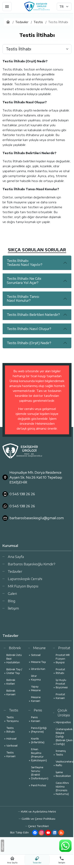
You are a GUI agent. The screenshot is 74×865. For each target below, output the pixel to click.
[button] (37, 826)
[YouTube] (48, 832)
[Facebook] (35, 832)
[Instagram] (41, 832)
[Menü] (7, 6)
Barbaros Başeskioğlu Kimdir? (31, 564)
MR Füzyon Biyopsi (23, 586)
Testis (13, 710)
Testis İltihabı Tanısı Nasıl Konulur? (23, 299)
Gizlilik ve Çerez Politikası (38, 818)
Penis (38, 710)
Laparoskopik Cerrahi (25, 579)
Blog (11, 601)
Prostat (64, 648)
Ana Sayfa (16, 557)
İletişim (13, 608)
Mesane (39, 648)
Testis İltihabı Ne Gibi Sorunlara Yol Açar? (24, 281)
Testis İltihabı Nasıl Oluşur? (29, 329)
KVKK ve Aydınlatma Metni (38, 811)
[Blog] (61, 832)
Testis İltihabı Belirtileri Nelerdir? (33, 315)
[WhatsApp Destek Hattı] (65, 846)
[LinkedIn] (55, 832)
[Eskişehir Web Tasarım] (2, 846)
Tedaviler (15, 571)
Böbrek (15, 648)
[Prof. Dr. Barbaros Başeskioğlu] (37, 6)
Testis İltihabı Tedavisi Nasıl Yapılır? (24, 263)
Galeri (12, 594)
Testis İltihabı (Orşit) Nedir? (29, 343)
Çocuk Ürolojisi (64, 712)
